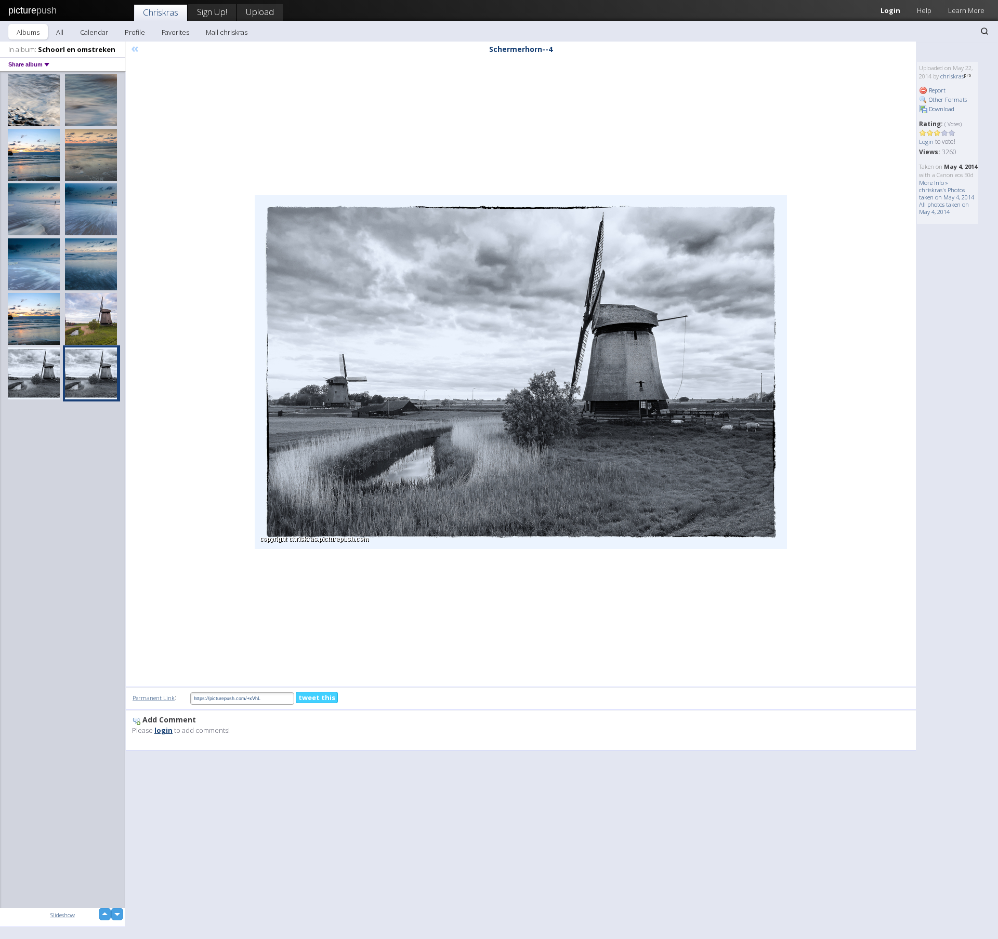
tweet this (316, 697)
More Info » (933, 182)
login (163, 730)
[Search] (984, 31)
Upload (260, 12)
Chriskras (160, 12)
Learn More (966, 10)
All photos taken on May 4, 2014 (944, 208)
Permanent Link (154, 698)
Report (936, 90)
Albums (28, 32)
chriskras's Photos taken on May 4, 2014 (946, 193)
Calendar (94, 32)
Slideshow (62, 915)
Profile (135, 32)
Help (924, 10)
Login (890, 10)
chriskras (952, 76)
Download (940, 109)
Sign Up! (212, 12)
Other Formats (947, 99)
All (59, 32)
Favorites (175, 32)
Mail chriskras (226, 32)
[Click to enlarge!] (521, 372)
